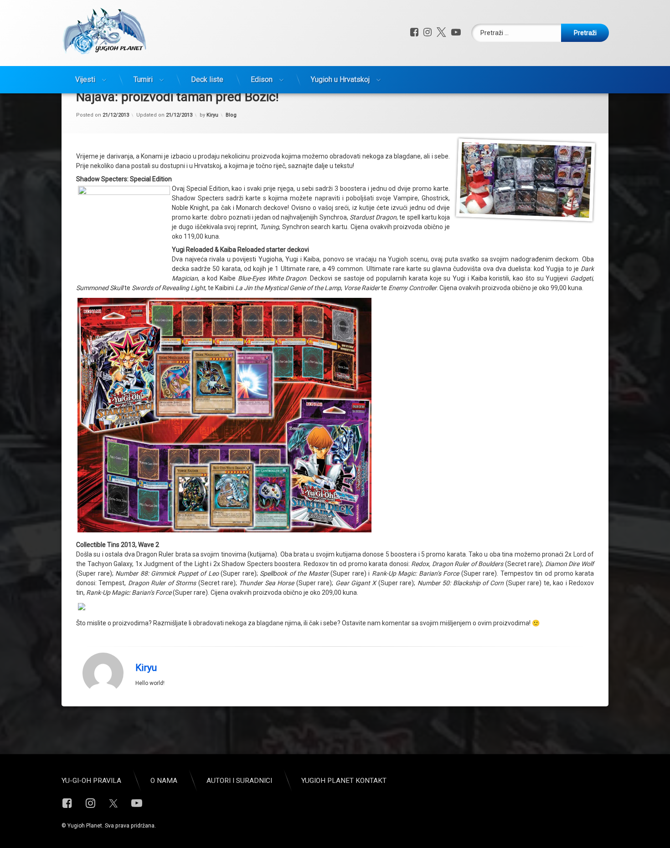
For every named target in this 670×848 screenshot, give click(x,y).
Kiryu (212, 115)
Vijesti (85, 79)
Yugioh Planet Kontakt (344, 780)
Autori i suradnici (239, 780)
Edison (262, 79)
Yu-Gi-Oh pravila (91, 780)
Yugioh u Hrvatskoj (340, 79)
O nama (163, 780)
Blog (231, 115)
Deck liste (207, 79)
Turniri (143, 79)
